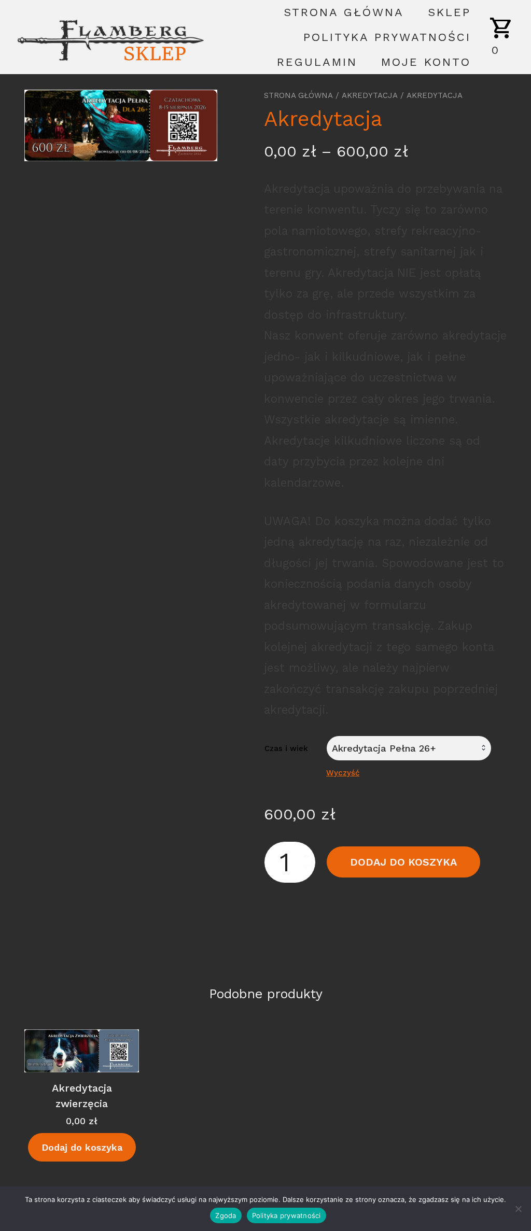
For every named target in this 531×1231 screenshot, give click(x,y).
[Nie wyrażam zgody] (518, 1209)
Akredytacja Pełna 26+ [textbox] (384, 748)
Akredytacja (370, 95)
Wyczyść (342, 772)
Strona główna (344, 12)
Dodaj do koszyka (403, 862)
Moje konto (426, 61)
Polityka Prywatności (387, 37)
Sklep (449, 12)
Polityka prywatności (286, 1215)
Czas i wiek (286, 748)
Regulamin (317, 61)
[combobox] (409, 748)
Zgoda (225, 1215)
